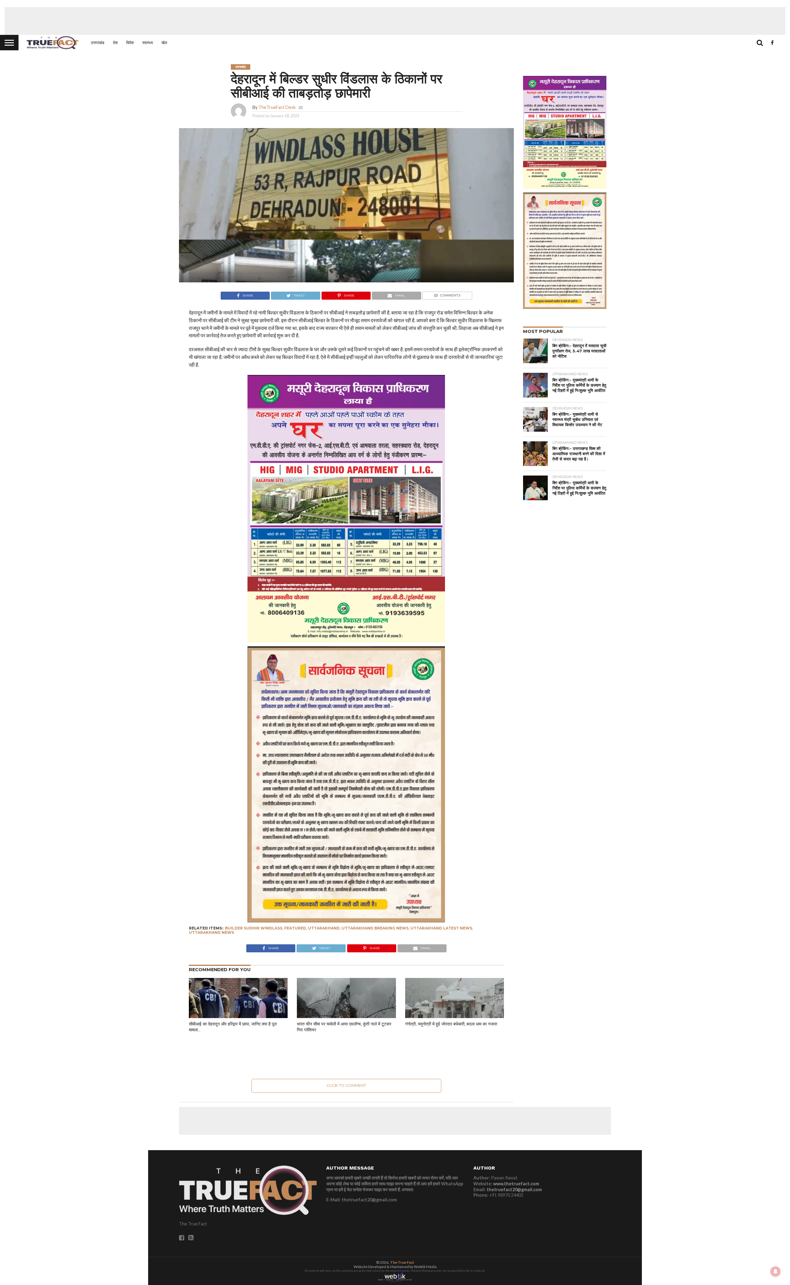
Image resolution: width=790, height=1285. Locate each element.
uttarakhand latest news (441, 928)
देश (115, 42)
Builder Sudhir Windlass (253, 928)
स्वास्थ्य (147, 42)
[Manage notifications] (775, 1271)
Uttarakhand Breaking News (375, 928)
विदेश (130, 42)
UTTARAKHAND (324, 928)
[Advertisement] (395, 21)
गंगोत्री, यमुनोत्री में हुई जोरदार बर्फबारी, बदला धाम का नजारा (451, 1024)
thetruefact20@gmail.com (514, 1189)
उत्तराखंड (97, 42)
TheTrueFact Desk (277, 107)
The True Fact (402, 1262)
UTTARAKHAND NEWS (211, 932)
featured (295, 928)
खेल (164, 42)
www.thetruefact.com (516, 1183)
